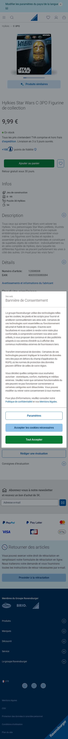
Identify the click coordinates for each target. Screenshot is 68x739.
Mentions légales (48, 401)
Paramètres (34, 415)
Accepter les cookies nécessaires (34, 427)
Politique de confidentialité (18, 401)
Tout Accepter (34, 439)
